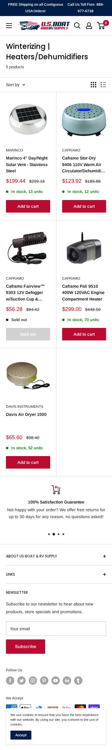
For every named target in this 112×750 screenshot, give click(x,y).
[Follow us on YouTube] (55, 680)
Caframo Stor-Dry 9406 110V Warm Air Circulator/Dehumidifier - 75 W (84, 165)
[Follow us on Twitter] (21, 680)
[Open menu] (9, 25)
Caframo (71, 150)
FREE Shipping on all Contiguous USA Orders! (35, 7)
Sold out (28, 334)
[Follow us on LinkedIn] (67, 680)
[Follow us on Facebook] (10, 680)
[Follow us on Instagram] (33, 680)
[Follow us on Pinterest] (44, 680)
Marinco (14, 150)
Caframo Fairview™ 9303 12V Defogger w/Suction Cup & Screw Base (25, 293)
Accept (21, 735)
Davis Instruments (24, 407)
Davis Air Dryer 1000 (26, 414)
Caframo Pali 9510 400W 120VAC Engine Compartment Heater (83, 292)
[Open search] (77, 25)
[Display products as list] (103, 84)
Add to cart (28, 206)
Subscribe (25, 646)
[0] (101, 25)
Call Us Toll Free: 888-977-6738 (85, 7)
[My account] (89, 25)
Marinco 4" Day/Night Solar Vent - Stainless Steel (27, 164)
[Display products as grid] (93, 84)
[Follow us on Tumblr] (78, 680)
